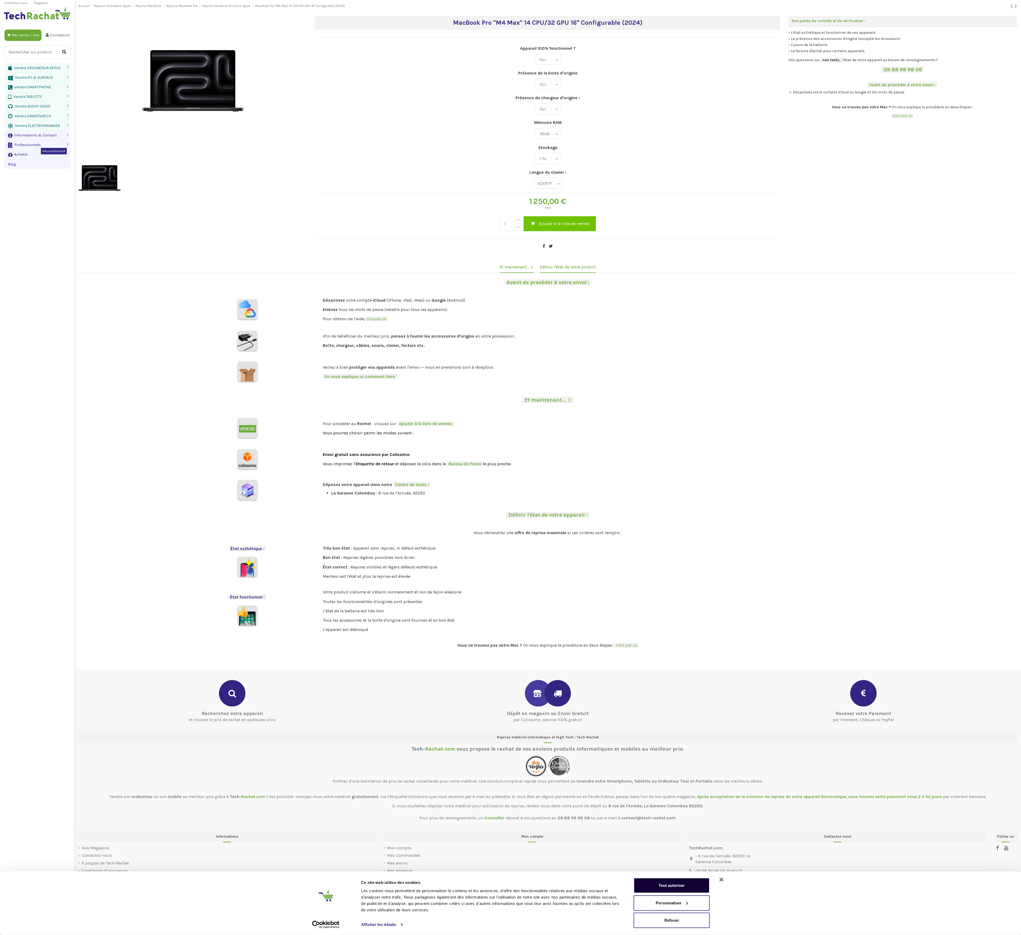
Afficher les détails (378, 924)
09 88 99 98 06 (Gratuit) (719, 870)
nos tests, (831, 60)
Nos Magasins (95, 847)
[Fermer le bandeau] (721, 880)
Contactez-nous (16, 3)
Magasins (41, 3)
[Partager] (544, 246)
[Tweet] (551, 246)
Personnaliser (668, 902)
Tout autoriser (672, 885)
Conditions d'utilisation (105, 870)
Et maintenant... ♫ (516, 266)
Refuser (671, 920)
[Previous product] (1013, 6)
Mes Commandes (403, 855)
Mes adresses (400, 870)
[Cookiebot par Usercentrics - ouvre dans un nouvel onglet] (326, 925)
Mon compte (399, 847)
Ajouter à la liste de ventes (564, 223)
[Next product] (1016, 6)
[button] (37, 135)
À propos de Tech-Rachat (105, 863)
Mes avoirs (397, 863)
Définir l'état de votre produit (568, 266)
